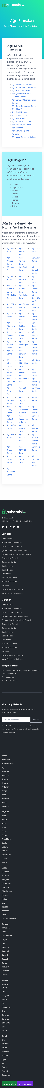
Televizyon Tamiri (9, 577)
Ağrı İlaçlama (17, 127)
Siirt (3, 1027)
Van (3, 1063)
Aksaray (5, 771)
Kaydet (36, 719)
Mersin (5, 984)
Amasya (5, 775)
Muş (3, 991)
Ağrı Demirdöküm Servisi (36, 298)
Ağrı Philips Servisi (22, 372)
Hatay (4, 899)
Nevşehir (5, 995)
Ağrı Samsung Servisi (36, 381)
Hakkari (5, 895)
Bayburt (5, 811)
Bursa (4, 835)
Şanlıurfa (6, 1023)
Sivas (4, 1040)
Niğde (4, 999)
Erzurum (5, 875)
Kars (4, 931)
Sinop (4, 1030)
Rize (3, 1011)
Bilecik (4, 815)
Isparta (5, 907)
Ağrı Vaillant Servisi (10, 419)
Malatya (5, 970)
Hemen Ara (26, 1084)
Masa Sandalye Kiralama (12, 593)
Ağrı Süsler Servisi (22, 459)
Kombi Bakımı (7, 570)
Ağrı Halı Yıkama (18, 118)
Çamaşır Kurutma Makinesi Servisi (16, 554)
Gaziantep (6, 883)
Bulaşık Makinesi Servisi (12, 542)
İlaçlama (5, 585)
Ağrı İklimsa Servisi (10, 344)
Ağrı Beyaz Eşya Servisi (22, 84)
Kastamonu (7, 935)
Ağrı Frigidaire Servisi (11, 326)
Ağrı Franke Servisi (34, 316)
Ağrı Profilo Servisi (34, 372)
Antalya (5, 783)
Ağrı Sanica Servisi (10, 459)
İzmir (4, 914)
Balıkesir (5, 798)
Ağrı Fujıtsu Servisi (22, 326)
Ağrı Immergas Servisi (23, 344)
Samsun (5, 1019)
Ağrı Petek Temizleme (21, 121)
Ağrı (3, 767)
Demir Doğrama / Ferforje (12, 589)
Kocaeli (5, 959)
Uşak (4, 1059)
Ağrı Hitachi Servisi (35, 335)
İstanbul (5, 910)
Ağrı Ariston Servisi (22, 261)
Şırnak (4, 1036)
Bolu (4, 827)
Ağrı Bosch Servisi (34, 279)
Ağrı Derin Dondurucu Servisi (24, 106)
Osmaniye (6, 1007)
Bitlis (4, 823)
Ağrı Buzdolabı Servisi (21, 90)
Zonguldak (6, 1075)
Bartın (4, 802)
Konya (4, 963)
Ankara (5, 779)
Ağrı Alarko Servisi (22, 251)
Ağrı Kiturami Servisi (10, 450)
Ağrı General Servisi (10, 335)
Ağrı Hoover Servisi (22, 428)
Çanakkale (6, 839)
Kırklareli (5, 951)
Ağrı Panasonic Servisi (11, 372)
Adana (4, 755)
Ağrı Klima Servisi (19, 109)
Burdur (5, 831)
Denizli (5, 850)
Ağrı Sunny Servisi (10, 409)
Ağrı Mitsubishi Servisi (23, 363)
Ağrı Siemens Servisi (10, 400)
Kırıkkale (5, 947)
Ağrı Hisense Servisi (22, 437)
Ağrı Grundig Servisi (22, 335)
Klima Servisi (7, 538)
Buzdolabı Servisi (9, 562)
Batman (5, 806)
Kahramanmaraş (9, 918)
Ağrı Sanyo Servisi (10, 391)
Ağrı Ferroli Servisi (22, 316)
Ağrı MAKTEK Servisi (22, 450)
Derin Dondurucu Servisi (12, 546)
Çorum (5, 847)
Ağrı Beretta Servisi (22, 279)
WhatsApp (10, 1084)
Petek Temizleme (9, 581)
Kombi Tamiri (7, 566)
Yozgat (5, 1071)
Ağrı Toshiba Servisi (35, 409)
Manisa (5, 974)
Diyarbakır (6, 854)
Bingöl (4, 819)
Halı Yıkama (6, 574)
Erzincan (5, 871)
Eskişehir (5, 879)
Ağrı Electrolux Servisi (36, 307)
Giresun (5, 887)
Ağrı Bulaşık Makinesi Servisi (24, 87)
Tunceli (5, 1055)
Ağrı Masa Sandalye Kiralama (24, 137)
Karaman (6, 928)
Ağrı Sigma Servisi (22, 400)
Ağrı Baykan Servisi (35, 428)
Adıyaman (6, 759)
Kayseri (5, 939)
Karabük (5, 924)
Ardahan (5, 787)
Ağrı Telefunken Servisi (23, 409)
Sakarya (5, 1015)
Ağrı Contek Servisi (35, 288)
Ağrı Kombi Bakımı (19, 112)
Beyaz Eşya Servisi (10, 558)
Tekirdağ (5, 1044)
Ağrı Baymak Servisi (35, 270)
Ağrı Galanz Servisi (34, 326)
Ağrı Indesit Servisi (35, 344)
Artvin (4, 791)
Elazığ (4, 868)
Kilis (3, 943)
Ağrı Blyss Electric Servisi (23, 307)
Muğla (4, 988)
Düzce (4, 858)
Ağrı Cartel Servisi (22, 288)
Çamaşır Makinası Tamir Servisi (15, 550)
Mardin (5, 980)
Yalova (5, 1067)
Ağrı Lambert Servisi (22, 353)
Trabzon (5, 1051)
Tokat (4, 1047)
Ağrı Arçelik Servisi (10, 261)
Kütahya (5, 967)
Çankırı (5, 843)
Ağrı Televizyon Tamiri (21, 124)
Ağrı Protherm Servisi (11, 381)
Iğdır (4, 903)
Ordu (4, 1003)
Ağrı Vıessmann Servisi (23, 419)
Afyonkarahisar (8, 763)
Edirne (4, 862)
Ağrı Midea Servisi (10, 363)
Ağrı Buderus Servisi (10, 288)
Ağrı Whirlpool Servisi (11, 471)
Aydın (4, 794)
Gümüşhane (7, 891)
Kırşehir (5, 955)
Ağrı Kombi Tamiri (19, 115)
